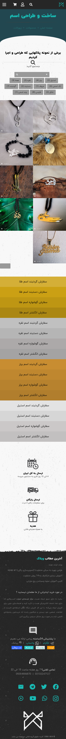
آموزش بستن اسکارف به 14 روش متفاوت (42, 575)
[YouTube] (33, 698)
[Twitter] (44, 687)
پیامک (15, 643)
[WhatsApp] (44, 698)
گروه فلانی (29, 737)
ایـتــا (51, 647)
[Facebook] (56, 687)
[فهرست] (4, 4)
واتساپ (30, 643)
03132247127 (42, 674)
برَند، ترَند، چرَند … (54, 564)
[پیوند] (61, 4)
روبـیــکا (40, 647)
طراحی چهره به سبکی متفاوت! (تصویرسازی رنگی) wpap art (35, 570)
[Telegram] (32, 687)
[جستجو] (31, 4)
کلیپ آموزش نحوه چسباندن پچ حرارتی (44, 581)
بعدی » (5, 266)
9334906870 (24, 674)
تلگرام (46, 643)
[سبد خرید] (15, 4)
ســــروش (16, 647)
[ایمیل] (21, 687)
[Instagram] (56, 698)
